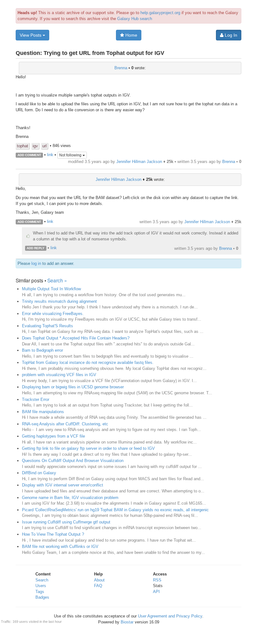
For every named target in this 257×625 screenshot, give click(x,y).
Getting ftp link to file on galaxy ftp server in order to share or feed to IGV (88, 448)
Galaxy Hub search (134, 18)
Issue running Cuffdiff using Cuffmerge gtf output (66, 522)
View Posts (31, 35)
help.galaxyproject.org (160, 12)
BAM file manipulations (43, 411)
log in (36, 263)
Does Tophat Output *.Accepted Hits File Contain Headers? (75, 338)
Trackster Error (35, 399)
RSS (157, 580)
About (99, 580)
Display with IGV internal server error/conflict (62, 485)
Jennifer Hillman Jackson (139, 161)
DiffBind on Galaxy (39, 472)
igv (35, 146)
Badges (42, 597)
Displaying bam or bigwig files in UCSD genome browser (73, 387)
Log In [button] (230, 35)
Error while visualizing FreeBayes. (53, 313)
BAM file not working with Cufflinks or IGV (60, 546)
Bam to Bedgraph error (42, 350)
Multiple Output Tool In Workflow (51, 288)
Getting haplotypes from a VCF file (53, 436)
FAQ (98, 585)
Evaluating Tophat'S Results (47, 325)
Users (40, 585)
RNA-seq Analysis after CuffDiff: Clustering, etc (65, 424)
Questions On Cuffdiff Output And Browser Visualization (72, 460)
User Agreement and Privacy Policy (170, 616)
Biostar (127, 622)
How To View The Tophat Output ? (53, 534)
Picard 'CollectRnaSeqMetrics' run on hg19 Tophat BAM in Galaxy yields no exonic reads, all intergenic (115, 509)
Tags (39, 591)
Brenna (120, 68)
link (50, 154)
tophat (22, 146)
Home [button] (130, 35)
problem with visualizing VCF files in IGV (59, 374)
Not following (70, 155)
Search (41, 580)
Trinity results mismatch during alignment (59, 301)
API (156, 591)
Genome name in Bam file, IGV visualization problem (70, 497)
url (44, 146)
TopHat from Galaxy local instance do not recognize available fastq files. (88, 362)
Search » (57, 280)
